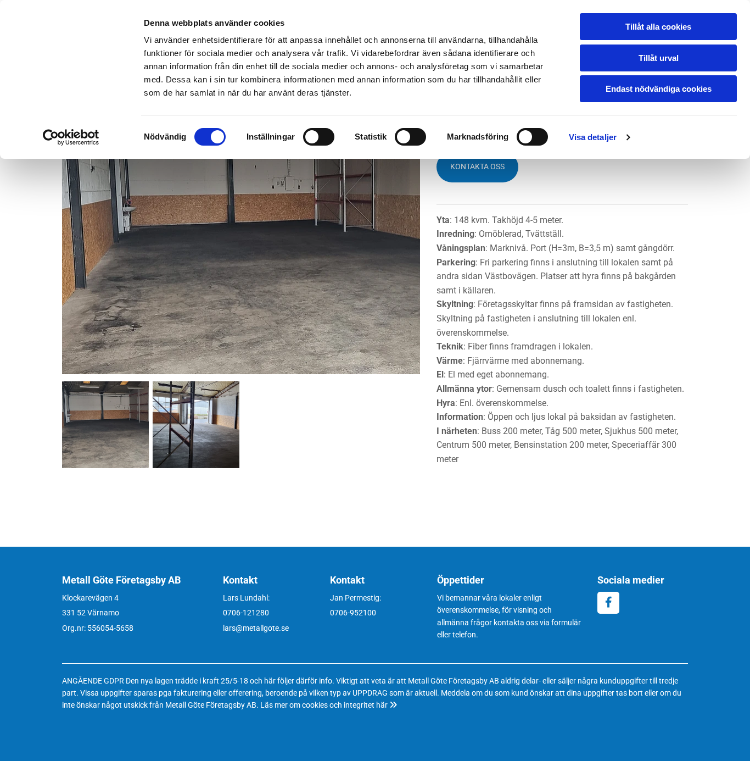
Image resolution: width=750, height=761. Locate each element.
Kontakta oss (477, 166)
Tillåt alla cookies (658, 26)
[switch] (318, 137)
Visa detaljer (593, 137)
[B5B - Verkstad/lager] (241, 239)
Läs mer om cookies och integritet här (328, 705)
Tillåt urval (659, 58)
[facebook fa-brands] (608, 603)
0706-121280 (246, 612)
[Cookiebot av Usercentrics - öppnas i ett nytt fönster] (71, 137)
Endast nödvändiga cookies (659, 88)
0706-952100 (353, 612)
